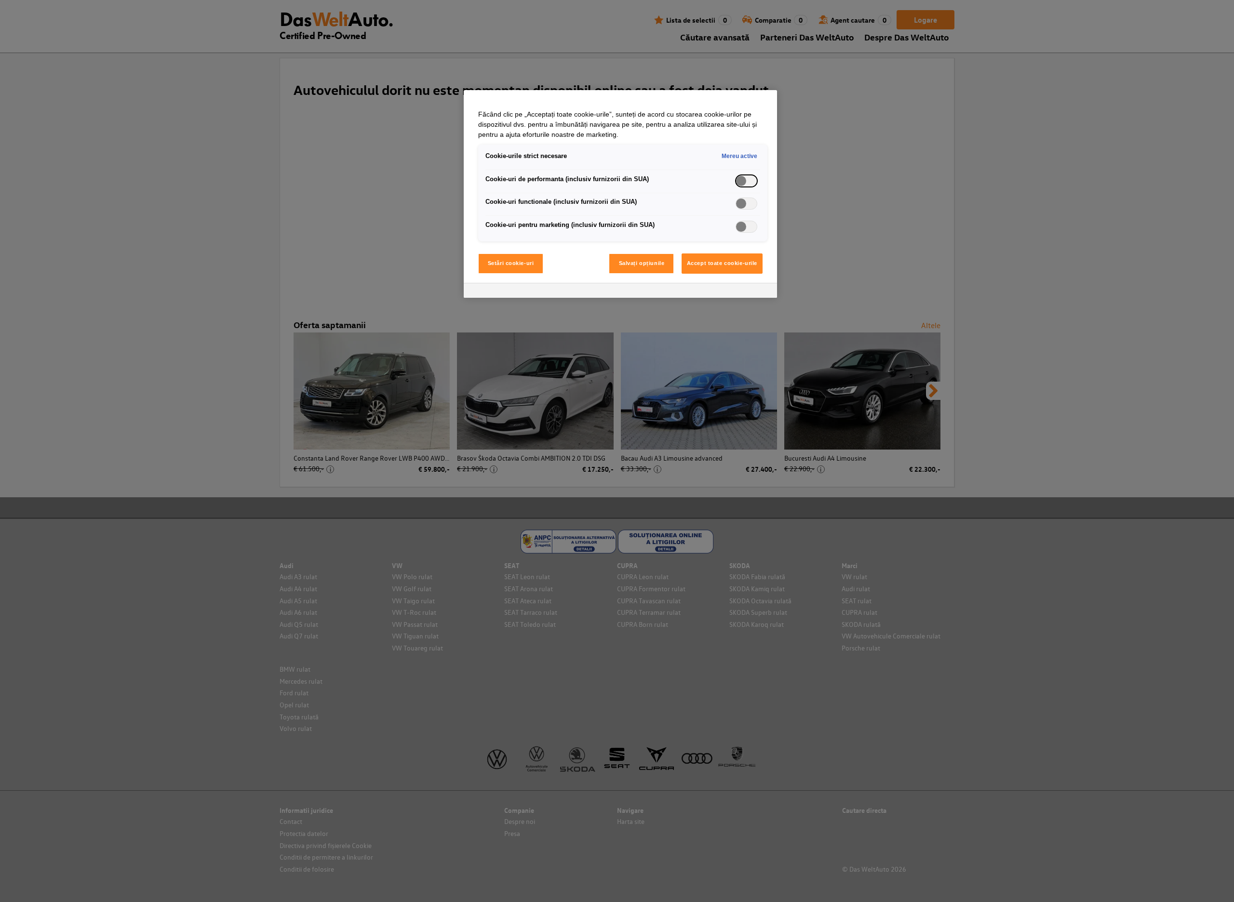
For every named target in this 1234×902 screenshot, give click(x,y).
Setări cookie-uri (511, 263)
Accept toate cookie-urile (722, 263)
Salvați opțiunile (642, 263)
